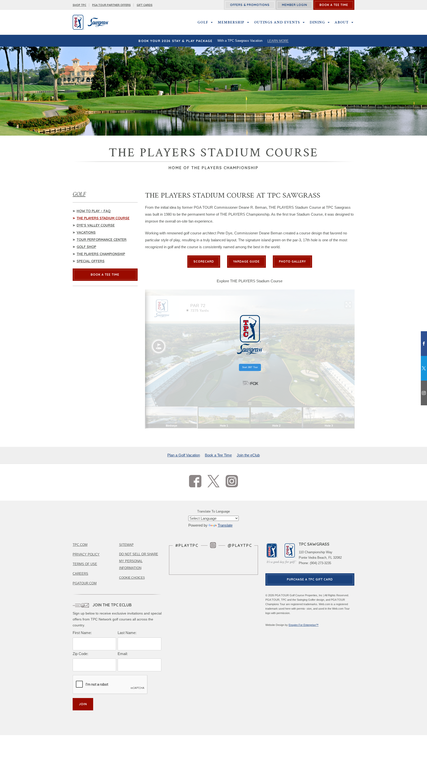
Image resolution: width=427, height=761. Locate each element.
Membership (231, 22)
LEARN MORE (278, 41)
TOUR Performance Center (102, 239)
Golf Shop (86, 247)
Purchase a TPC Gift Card (310, 579)
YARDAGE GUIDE (246, 261)
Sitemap (126, 545)
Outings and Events (277, 22)
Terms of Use (85, 564)
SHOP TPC (79, 5)
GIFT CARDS (144, 5)
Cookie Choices (132, 577)
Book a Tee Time (218, 455)
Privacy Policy (86, 554)
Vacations (86, 232)
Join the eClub (248, 455)
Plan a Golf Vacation (183, 455)
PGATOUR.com (85, 583)
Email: (123, 654)
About (342, 22)
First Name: (82, 633)
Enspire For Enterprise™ (304, 624)
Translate (225, 525)
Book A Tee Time (105, 274)
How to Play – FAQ (94, 211)
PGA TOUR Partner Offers (111, 5)
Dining (317, 22)
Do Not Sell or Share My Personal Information (138, 561)
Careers (80, 574)
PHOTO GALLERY (292, 261)
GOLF (202, 22)
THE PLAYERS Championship (101, 254)
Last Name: (127, 633)
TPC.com (80, 545)
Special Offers (91, 261)
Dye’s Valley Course (96, 225)
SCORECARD (203, 261)
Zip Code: (80, 654)
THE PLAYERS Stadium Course (103, 218)
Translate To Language (213, 511)
